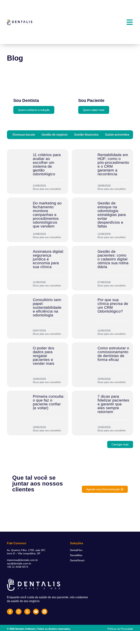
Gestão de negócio (55, 134)
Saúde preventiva (117, 134)
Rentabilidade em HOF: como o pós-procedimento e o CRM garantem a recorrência (113, 164)
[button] (120, 444)
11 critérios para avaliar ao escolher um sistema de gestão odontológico (47, 164)
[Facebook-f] (10, 612)
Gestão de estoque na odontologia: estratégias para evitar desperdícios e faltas (112, 214)
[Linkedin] (44, 612)
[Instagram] (19, 612)
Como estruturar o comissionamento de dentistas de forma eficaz (113, 354)
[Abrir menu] (129, 22)
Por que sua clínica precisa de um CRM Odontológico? (113, 305)
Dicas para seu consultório (47, 189)
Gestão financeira (86, 134)
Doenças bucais (24, 134)
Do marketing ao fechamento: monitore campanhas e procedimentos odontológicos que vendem (47, 214)
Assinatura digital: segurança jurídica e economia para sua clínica (48, 259)
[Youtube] (36, 612)
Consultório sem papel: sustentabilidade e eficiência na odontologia (47, 307)
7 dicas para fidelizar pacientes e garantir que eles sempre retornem (113, 404)
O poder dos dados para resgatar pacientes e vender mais (43, 355)
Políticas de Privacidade (120, 629)
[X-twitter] (27, 612)
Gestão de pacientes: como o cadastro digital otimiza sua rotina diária (113, 259)
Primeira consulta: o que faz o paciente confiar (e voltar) (48, 402)
